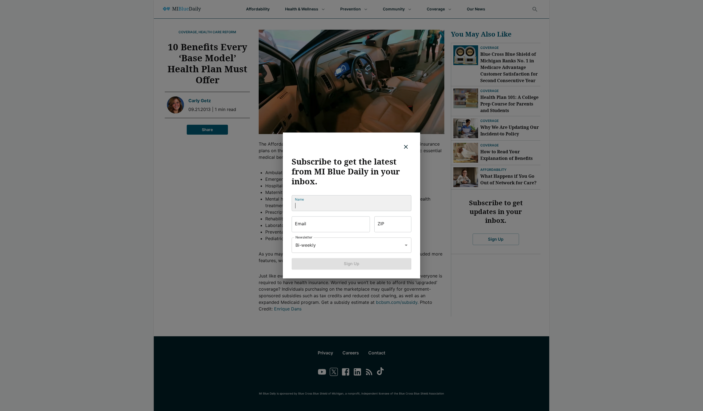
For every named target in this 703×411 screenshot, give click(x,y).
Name (299, 199)
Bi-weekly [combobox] (305, 245)
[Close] (405, 146)
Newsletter (304, 237)
